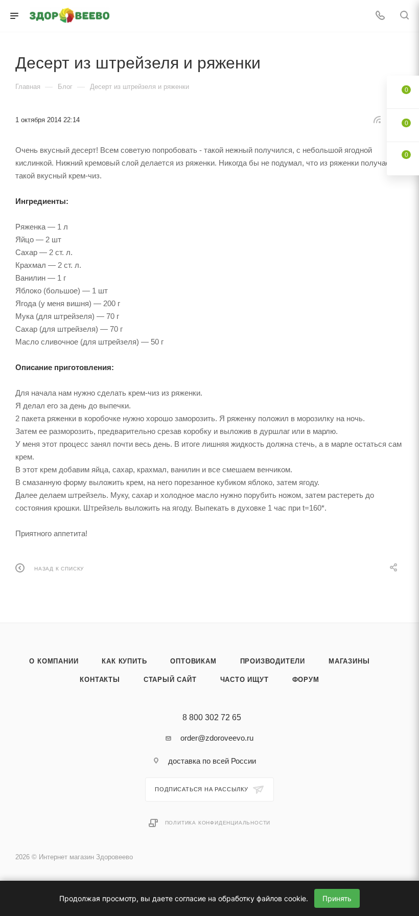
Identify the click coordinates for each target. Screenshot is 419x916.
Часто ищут (244, 679)
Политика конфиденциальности (218, 823)
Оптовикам (193, 661)
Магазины (349, 661)
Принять (337, 898)
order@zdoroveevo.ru (216, 738)
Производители (272, 661)
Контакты (100, 679)
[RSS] (377, 119)
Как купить (124, 661)
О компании (53, 661)
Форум (305, 679)
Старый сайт (170, 679)
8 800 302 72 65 (211, 718)
